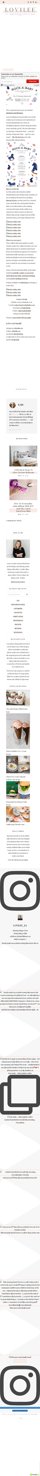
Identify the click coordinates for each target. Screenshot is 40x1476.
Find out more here (18, 582)
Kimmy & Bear (11, 201)
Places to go (21, 389)
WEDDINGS (18, 632)
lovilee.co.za (15, 414)
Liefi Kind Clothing (28, 276)
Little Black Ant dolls (13, 276)
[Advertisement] (20, 45)
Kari (20, 404)
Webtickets (24, 283)
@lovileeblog (18, 334)
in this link (15, 340)
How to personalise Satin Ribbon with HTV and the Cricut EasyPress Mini (23, 507)
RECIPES (18, 624)
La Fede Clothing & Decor (18, 279)
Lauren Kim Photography (21, 318)
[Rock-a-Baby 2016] (13, 222)
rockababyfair (25, 308)
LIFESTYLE (18, 613)
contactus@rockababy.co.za (24, 305)
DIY (18, 601)
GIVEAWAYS (18, 609)
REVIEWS (18, 628)
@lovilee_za (18, 328)
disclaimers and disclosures (14, 113)
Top (20, 1418)
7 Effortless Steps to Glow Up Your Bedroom (23, 471)
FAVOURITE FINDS (18, 605)
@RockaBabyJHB (24, 311)
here (28, 420)
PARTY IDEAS (18, 616)
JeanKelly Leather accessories (23, 273)
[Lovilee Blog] (20, 10)
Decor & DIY (8, 69)
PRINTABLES (18, 620)
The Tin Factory (18, 137)
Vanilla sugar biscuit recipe (15, 824)
